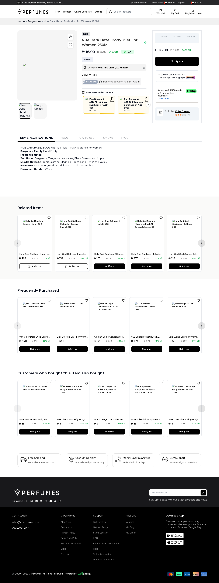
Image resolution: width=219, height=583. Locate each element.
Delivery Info (100, 522)
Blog (63, 549)
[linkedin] (36, 501)
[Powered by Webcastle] (84, 573)
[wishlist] (49, 217)
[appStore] (55, 501)
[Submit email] (203, 492)
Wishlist (130, 522)
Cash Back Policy (70, 538)
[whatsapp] (46, 501)
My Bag (130, 527)
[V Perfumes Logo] (32, 11)
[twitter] (41, 501)
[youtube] (50, 501)
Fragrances (34, 21)
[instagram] (31, 501)
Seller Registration (102, 554)
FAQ (95, 538)
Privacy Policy (68, 532)
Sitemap (65, 554)
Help (95, 549)
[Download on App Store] (187, 542)
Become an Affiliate (103, 559)
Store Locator (100, 532)
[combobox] (169, 2)
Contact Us (66, 527)
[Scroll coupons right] (148, 104)
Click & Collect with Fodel (106, 543)
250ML (87, 59)
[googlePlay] (60, 501)
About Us (65, 522)
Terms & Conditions (71, 543)
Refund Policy (100, 527)
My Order (131, 532)
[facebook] (27, 501)
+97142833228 (20, 528)
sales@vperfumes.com (25, 522)
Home (21, 21)
